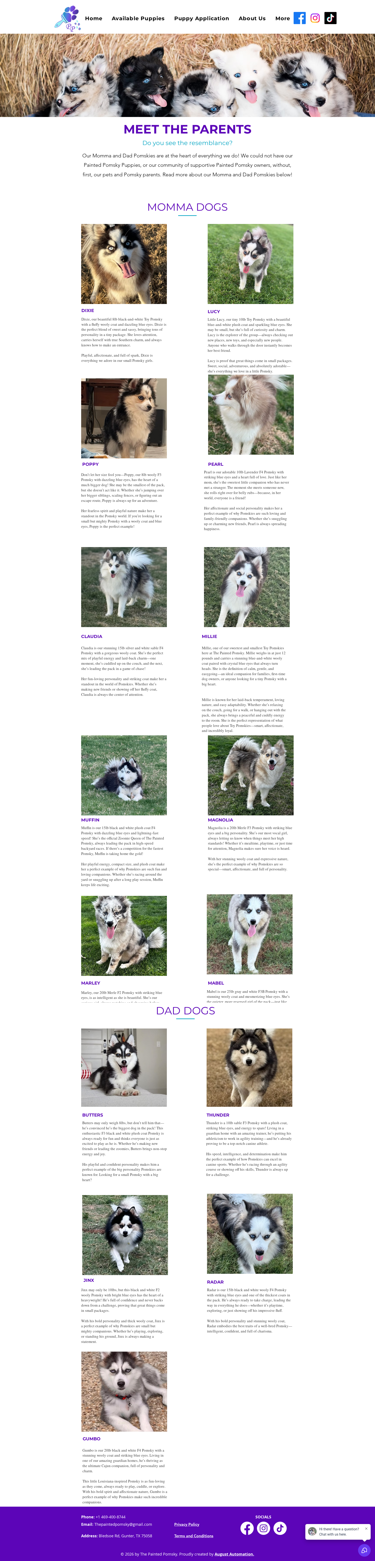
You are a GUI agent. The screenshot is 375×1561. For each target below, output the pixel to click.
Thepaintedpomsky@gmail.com (123, 1524)
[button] (282, 18)
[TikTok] (330, 18)
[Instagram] (263, 1528)
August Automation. (234, 1554)
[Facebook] (300, 18)
